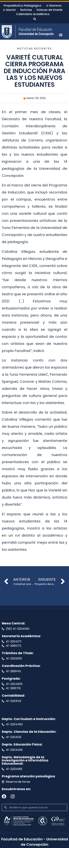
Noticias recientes (34, 48)
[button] (34, 19)
